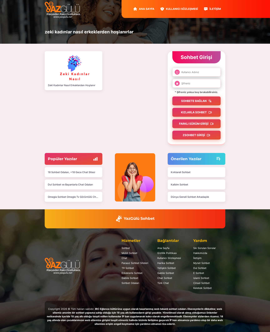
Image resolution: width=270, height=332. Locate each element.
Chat (124, 258)
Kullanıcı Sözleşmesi (181, 8)
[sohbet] (64, 9)
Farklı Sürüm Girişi (194, 123)
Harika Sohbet (165, 263)
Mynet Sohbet (201, 263)
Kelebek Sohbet (202, 288)
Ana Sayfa (146, 8)
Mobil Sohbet (129, 253)
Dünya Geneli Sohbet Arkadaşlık (190, 196)
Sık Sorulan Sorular (204, 248)
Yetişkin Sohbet (166, 268)
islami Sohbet (201, 278)
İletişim (215, 8)
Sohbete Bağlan (194, 101)
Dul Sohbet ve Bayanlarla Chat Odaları (70, 184)
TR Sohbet (128, 268)
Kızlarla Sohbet (194, 112)
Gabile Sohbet (130, 278)
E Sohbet (198, 273)
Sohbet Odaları (130, 283)
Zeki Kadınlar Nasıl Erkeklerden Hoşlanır (71, 85)
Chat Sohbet (164, 278)
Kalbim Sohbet (179, 184)
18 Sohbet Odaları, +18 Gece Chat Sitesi (71, 172)
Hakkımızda (200, 253)
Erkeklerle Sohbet (132, 273)
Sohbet (126, 248)
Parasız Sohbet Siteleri (135, 263)
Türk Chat (163, 283)
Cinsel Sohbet (201, 283)
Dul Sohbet (199, 268)
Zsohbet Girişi (194, 135)
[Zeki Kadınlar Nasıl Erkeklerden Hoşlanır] (73, 67)
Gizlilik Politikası (167, 253)
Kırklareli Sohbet (180, 172)
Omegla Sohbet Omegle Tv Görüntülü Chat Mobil (77, 196)
